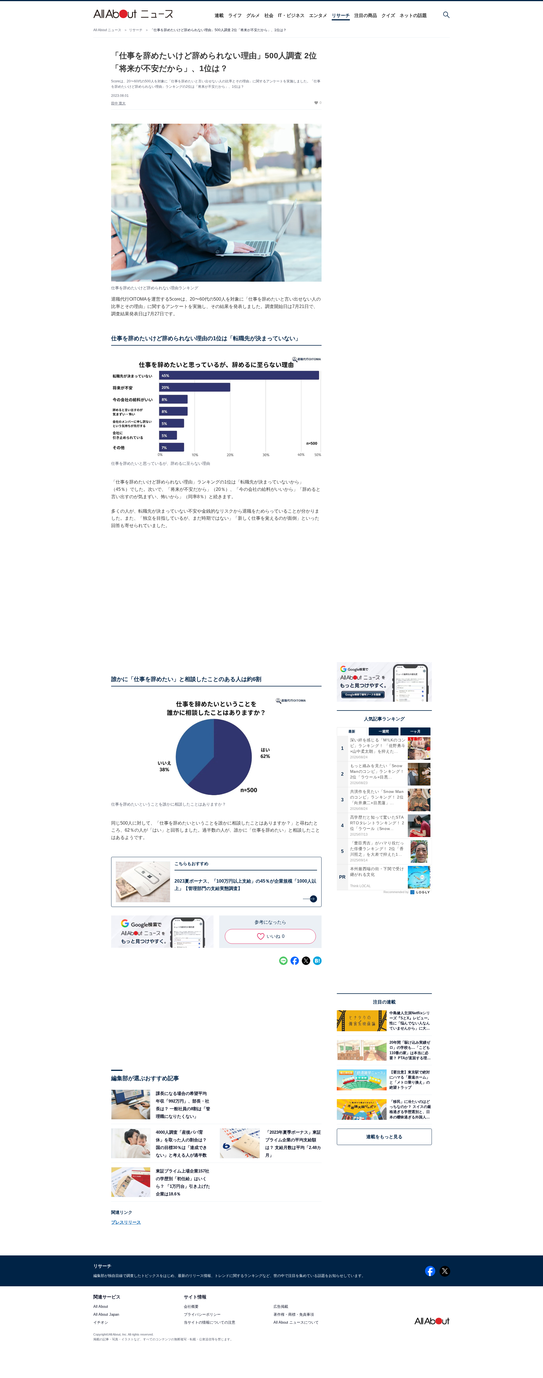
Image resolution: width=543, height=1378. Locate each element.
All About (100, 1307)
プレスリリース (126, 1222)
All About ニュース (107, 30)
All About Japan (106, 1315)
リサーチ (341, 15)
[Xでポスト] (306, 961)
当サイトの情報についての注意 (209, 1322)
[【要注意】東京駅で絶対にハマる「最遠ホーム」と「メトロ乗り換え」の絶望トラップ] (409, 1079)
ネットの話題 (413, 15)
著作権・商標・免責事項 (293, 1315)
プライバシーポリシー (202, 1315)
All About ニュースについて (296, 1322)
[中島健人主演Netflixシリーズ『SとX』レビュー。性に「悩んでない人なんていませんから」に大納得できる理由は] (409, 1020)
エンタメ (318, 15)
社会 (268, 15)
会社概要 (191, 1307)
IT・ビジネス (291, 15)
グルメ (253, 15)
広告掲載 (280, 1307)
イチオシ (100, 1322)
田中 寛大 (118, 103)
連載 (219, 15)
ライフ (235, 15)
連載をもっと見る (384, 1136)
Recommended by (396, 892)
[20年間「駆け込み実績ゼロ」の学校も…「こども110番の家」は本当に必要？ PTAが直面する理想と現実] (409, 1050)
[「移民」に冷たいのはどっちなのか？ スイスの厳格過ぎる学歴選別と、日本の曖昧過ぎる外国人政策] (409, 1109)
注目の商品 (365, 15)
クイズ (388, 15)
